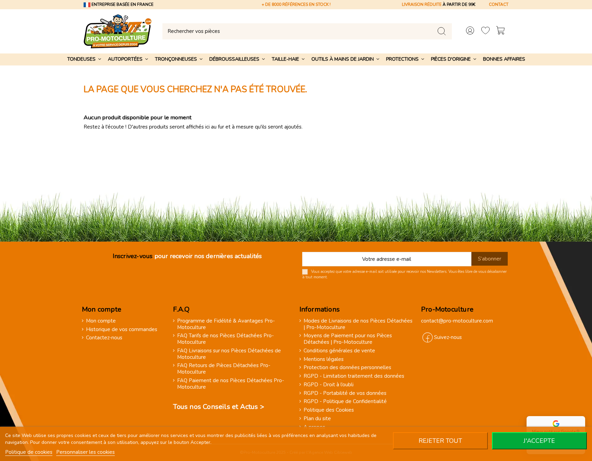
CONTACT (498, 4)
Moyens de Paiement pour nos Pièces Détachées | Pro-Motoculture (348, 338)
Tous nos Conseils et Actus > (218, 406)
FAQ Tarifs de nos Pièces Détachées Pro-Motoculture (225, 338)
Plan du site (317, 418)
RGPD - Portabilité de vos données (345, 393)
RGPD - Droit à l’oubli (329, 384)
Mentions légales (324, 359)
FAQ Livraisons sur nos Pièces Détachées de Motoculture (229, 354)
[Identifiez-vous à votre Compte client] (470, 31)
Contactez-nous (104, 338)
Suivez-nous (448, 337)
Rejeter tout (440, 441)
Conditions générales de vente (339, 351)
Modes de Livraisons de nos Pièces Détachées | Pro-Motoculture (358, 324)
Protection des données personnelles (347, 367)
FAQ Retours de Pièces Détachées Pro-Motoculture (223, 368)
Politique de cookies (28, 452)
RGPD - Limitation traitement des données (354, 376)
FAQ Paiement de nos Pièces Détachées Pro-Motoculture (230, 383)
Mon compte (101, 321)
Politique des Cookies (329, 410)
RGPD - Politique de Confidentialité (345, 401)
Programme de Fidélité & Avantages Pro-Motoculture (226, 324)
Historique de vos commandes (121, 329)
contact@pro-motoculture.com (457, 320)
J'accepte (539, 441)
